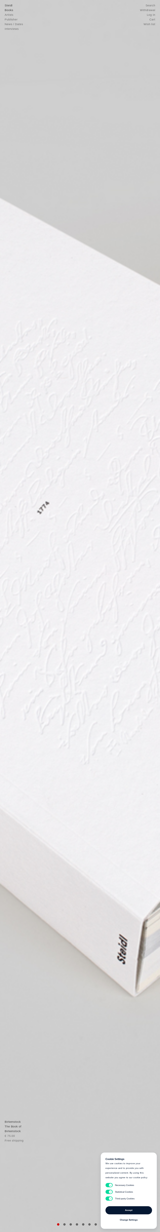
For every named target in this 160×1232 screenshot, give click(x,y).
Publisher (11, 19)
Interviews (12, 28)
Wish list (149, 24)
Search (150, 5)
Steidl (8, 5)
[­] (12, 615)
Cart (152, 19)
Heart (55, 616)
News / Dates (14, 24)
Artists (9, 14)
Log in (151, 14)
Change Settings (129, 1220)
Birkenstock (13, 1121)
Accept (128, 1210)
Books (9, 10)
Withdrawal (147, 10)
